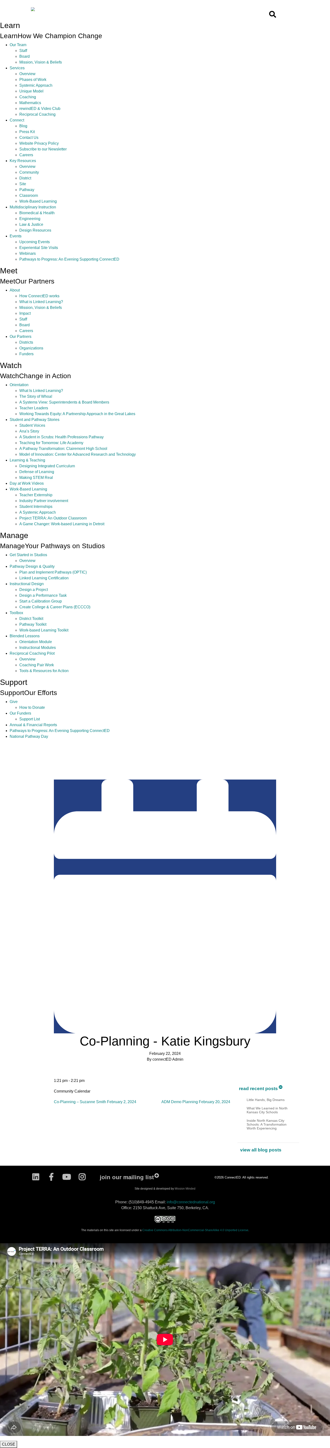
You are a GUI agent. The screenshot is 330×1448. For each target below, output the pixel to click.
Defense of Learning (36, 472)
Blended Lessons (25, 636)
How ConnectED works (39, 296)
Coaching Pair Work (36, 665)
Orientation (19, 385)
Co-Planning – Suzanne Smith (95, 1102)
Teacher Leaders (33, 408)
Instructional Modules (37, 648)
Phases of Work (32, 80)
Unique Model (31, 91)
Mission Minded (185, 1188)
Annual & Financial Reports (33, 725)
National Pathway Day (29, 736)
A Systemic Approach (37, 512)
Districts (26, 342)
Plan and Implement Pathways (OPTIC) (53, 572)
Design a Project (33, 590)
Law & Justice (31, 224)
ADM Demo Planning (195, 1102)
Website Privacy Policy (39, 143)
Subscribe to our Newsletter (43, 149)
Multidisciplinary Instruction (33, 207)
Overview (27, 74)
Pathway (26, 190)
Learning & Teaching (27, 460)
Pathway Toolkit (32, 624)
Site (22, 184)
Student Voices (32, 425)
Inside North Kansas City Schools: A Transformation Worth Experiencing (267, 1124)
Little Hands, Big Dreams (266, 1100)
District (25, 178)
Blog (23, 126)
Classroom (28, 195)
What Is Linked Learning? (41, 391)
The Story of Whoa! (35, 396)
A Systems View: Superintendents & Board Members (64, 402)
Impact (25, 313)
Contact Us (28, 137)
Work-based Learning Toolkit (43, 630)
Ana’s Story (29, 431)
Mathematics (30, 103)
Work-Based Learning (38, 201)
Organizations (31, 348)
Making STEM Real (36, 478)
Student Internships (35, 506)
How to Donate (32, 707)
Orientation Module (35, 642)
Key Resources (23, 161)
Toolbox (16, 613)
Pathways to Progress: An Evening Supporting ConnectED (69, 259)
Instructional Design (27, 584)
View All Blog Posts (260, 1149)
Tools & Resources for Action (44, 671)
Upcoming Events (34, 242)
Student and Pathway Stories (34, 420)
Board (24, 56)
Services (17, 68)
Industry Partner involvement (43, 501)
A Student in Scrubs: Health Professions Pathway (61, 437)
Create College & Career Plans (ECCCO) (54, 607)
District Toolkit (31, 619)
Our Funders (20, 713)
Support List (29, 719)
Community (29, 172)
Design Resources (35, 230)
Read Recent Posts (258, 1088)
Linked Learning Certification (44, 578)
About (15, 290)
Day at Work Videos (27, 483)
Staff (23, 51)
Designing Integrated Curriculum (47, 466)
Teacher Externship (35, 495)
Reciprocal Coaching (37, 114)
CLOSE (8, 1444)
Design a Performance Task (43, 595)
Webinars (27, 253)
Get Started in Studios (28, 555)
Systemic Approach (35, 85)
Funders (26, 354)
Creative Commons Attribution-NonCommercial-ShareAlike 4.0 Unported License (195, 1230)
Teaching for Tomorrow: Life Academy (51, 443)
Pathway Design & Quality (32, 566)
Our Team (18, 45)
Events (16, 236)
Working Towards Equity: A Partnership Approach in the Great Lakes (77, 414)
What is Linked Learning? (41, 302)
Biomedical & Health (37, 213)
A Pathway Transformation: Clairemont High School (63, 449)
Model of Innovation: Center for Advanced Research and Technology (77, 454)
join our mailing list (127, 1177)
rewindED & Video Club (39, 108)
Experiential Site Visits (38, 248)
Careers (26, 155)
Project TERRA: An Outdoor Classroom (53, 518)
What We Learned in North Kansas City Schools (267, 1110)
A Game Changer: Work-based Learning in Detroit (61, 524)
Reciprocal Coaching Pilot (32, 653)
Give (14, 702)
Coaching (27, 97)
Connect (17, 120)
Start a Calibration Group (40, 601)
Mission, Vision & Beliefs (40, 62)
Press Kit (27, 132)
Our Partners (20, 336)
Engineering (29, 219)
